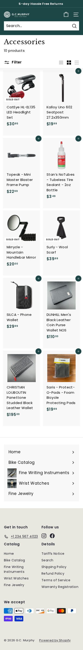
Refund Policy (53, 573)
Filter (16, 62)
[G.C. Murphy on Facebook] (52, 535)
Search (47, 560)
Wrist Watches (16, 578)
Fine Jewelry (14, 585)
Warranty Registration (60, 586)
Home (9, 553)
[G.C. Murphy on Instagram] (44, 535)
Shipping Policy (54, 567)
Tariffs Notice (53, 553)
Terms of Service (56, 580)
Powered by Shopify (55, 640)
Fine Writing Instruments (14, 569)
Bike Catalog (14, 560)
